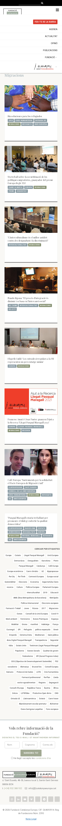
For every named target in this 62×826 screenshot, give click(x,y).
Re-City (12, 309)
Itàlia (11, 646)
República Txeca (34, 688)
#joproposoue (15, 487)
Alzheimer (54, 704)
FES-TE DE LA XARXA (45, 22)
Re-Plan (47, 677)
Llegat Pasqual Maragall (30, 427)
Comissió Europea (36, 577)
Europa (28, 187)
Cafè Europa (31, 487)
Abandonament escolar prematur (32, 704)
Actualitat (51, 36)
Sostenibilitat (10, 582)
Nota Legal (31, 819)
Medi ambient (11, 619)
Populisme (19, 651)
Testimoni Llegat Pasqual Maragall (44, 646)
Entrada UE (40, 120)
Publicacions (50, 50)
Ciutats (41, 528)
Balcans (9, 672)
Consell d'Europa (17, 688)
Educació (54, 593)
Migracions (14, 124)
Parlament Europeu (50, 587)
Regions (42, 683)
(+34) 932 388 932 (13, 788)
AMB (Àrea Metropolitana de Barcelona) (29, 598)
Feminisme (25, 619)
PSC (56, 661)
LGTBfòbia (25, 693)
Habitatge (45, 624)
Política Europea (32, 587)
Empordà (13, 635)
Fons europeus (52, 709)
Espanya (54, 619)
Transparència (41, 640)
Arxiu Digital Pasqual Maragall (19, 640)
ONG (56, 693)
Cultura (20, 587)
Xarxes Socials (33, 651)
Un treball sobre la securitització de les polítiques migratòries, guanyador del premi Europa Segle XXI (30, 180)
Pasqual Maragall (31, 536)
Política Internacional (30, 603)
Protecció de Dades (25, 672)
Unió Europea (40, 124)
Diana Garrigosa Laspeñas (32, 709)
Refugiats (27, 124)
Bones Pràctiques (40, 619)
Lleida (55, 677)
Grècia (15, 693)
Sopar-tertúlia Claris (50, 582)
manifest (34, 624)
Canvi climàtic (16, 187)
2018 (11, 120)
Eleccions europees (50, 603)
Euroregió (11, 630)
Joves (26, 608)
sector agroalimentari (26, 683)
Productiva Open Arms (42, 693)
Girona (24, 624)
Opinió (54, 43)
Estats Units (21, 646)
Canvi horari (53, 699)
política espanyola (42, 630)
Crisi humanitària (24, 120)
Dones (19, 614)
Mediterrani (40, 635)
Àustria (47, 688)
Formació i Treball (13, 608)
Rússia (35, 608)
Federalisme (27, 656)
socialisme (12, 667)
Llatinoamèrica (29, 699)
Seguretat (22, 191)
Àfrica (55, 688)
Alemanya (24, 667)
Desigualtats (29, 532)
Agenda (53, 29)
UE (10, 499)
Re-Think (13, 305)
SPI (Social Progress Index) (47, 656)
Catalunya (41, 566)
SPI (19, 630)
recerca (26, 430)
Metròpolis (54, 598)
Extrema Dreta (26, 635)
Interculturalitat (17, 245)
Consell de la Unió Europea (22, 491)
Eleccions (23, 582)
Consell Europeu (51, 667)
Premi (11, 191)
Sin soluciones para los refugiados (25, 116)
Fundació (50, 57)
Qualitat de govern (50, 651)
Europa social (52, 577)
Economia (34, 582)
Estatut (42, 699)
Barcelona (30, 528)
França (55, 624)
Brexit (56, 630)
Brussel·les (37, 667)
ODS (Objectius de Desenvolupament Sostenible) (31, 661)
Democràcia (14, 532)
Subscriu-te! (31, 753)
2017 (44, 608)
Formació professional (31, 677)
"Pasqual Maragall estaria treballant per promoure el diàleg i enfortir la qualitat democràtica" (28, 521)
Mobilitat (15, 624)
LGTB (38, 672)
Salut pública (53, 635)
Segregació (53, 683)
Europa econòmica (15, 571)
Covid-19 (54, 614)
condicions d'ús (43, 758)
